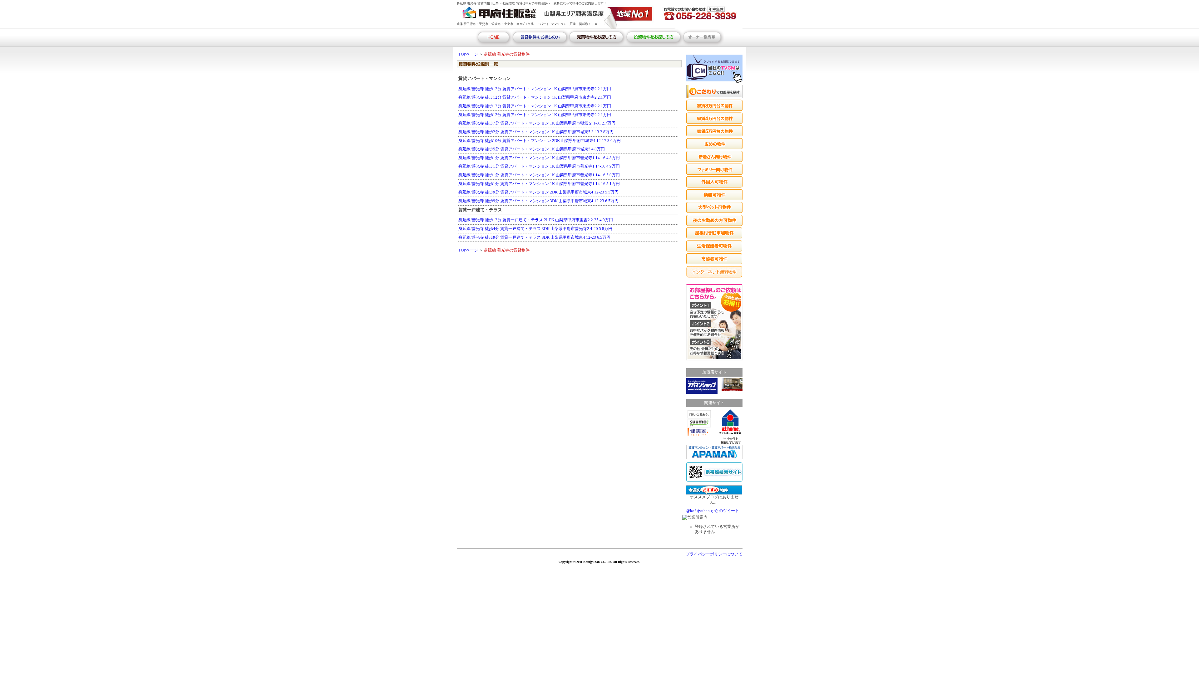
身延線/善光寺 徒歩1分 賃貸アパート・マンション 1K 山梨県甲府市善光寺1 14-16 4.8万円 (539, 158)
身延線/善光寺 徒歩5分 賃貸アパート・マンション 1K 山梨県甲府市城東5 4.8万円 (531, 149)
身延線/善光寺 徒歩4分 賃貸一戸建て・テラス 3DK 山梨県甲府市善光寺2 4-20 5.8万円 (535, 229)
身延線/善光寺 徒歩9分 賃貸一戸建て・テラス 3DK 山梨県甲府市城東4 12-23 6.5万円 (534, 237)
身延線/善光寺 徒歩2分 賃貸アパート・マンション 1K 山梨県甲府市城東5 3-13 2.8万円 (536, 132)
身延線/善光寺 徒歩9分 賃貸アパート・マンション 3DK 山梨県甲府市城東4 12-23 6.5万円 (538, 201)
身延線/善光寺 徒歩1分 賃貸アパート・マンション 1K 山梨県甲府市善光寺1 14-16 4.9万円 (539, 166)
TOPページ (468, 54)
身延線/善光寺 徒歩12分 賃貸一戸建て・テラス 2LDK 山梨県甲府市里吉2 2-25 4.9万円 (535, 220)
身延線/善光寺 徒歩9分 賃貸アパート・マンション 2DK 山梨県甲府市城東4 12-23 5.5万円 (538, 192)
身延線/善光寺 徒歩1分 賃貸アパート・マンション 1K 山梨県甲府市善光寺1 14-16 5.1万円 (539, 184)
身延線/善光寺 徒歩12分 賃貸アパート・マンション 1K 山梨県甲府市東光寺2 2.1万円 (534, 89)
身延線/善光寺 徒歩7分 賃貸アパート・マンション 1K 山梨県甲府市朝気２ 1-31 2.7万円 (536, 123)
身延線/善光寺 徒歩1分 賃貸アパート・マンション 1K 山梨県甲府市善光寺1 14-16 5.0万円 (539, 175)
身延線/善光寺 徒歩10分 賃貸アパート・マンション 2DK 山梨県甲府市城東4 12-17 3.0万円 (539, 141)
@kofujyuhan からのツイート (712, 511)
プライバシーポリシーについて (714, 554)
